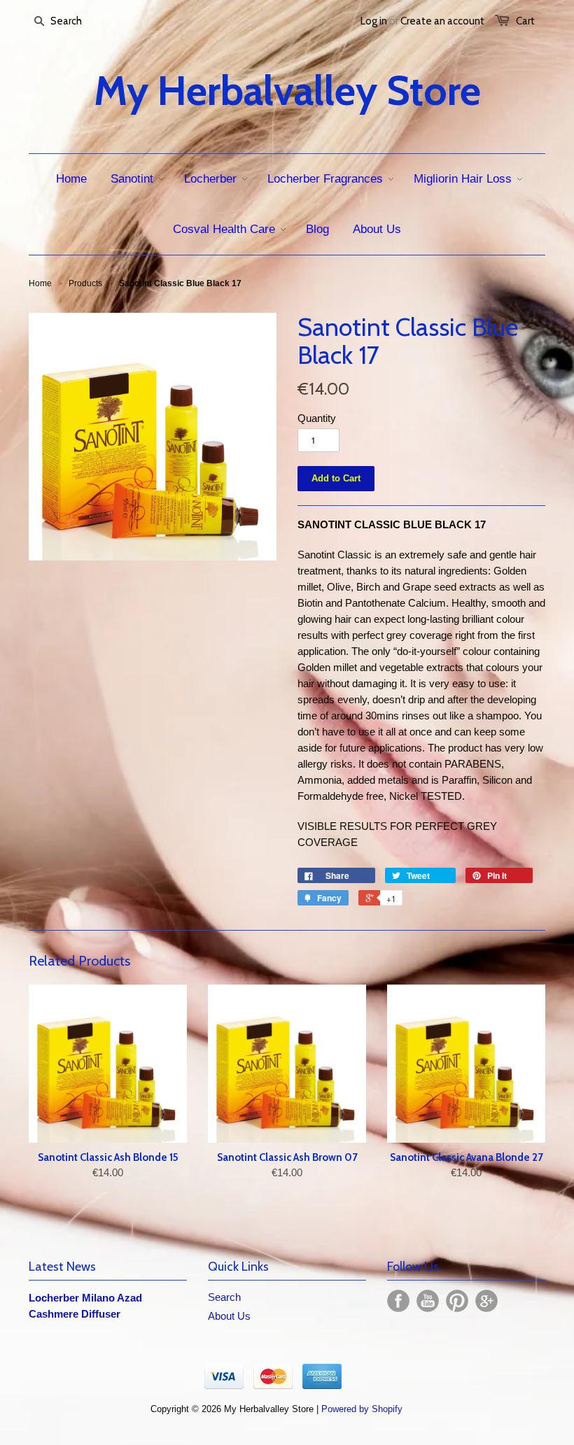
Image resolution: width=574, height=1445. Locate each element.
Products (85, 283)
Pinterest (457, 1301)
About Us (229, 1316)
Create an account (442, 21)
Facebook (398, 1301)
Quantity (317, 418)
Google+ (486, 1301)
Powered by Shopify (361, 1409)
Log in (373, 21)
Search (224, 1297)
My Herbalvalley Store (287, 91)
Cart (525, 21)
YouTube (427, 1301)
